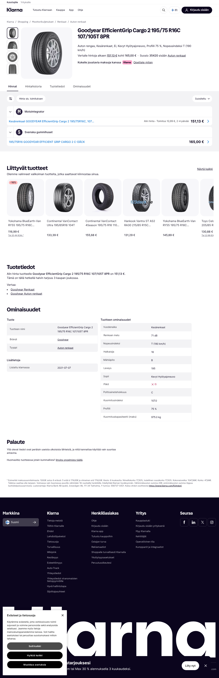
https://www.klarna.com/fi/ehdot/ (165, 485)
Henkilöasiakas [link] (105, 513)
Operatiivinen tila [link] (145, 541)
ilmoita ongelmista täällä (69, 459)
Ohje (80, 10)
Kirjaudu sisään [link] (99, 526)
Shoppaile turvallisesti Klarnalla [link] (108, 552)
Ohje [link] (93, 520)
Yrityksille (26, 2)
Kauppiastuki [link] (143, 520)
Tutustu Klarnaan (42, 10)
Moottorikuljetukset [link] (43, 22)
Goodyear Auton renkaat (26, 293)
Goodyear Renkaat (23, 289)
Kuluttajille (12, 2)
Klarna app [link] (97, 531)
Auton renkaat (177, 55)
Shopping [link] (23, 22)
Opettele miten (143, 62)
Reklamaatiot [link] (98, 547)
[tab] (12, 86)
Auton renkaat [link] (78, 22)
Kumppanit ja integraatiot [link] (150, 547)
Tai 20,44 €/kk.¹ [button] (16, 235)
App (71, 10)
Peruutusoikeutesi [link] (101, 562)
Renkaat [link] (61, 22)
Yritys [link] (141, 513)
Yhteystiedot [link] (54, 573)
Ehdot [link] (50, 531)
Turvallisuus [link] (53, 547)
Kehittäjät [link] (141, 536)
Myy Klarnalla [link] (143, 531)
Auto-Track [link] (53, 568)
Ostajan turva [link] (98, 541)
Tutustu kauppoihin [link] (102, 536)
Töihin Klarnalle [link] (55, 526)
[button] (174, 10)
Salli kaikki (35, 646)
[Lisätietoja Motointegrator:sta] (10, 111)
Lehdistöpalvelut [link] (56, 536)
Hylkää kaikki (35, 655)
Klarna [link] (10, 22)
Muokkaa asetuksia (34, 664)
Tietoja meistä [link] (55, 520)
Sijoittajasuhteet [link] (56, 591)
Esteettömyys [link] (54, 562)
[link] (184, 522)
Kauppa (60, 10)
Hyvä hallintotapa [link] (56, 586)
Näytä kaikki (205, 169)
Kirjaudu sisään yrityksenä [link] (150, 526)
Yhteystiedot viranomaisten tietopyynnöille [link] (62, 580)
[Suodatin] (10, 98)
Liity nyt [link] (190, 665)
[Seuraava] (207, 207)
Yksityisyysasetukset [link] (102, 557)
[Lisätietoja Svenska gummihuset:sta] (10, 132)
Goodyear (63, 339)
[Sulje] (62, 615)
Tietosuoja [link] (53, 541)
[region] (35, 642)
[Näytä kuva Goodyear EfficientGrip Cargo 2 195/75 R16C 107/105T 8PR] (12, 33)
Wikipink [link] (51, 552)
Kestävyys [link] (52, 557)
